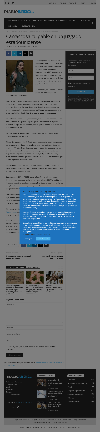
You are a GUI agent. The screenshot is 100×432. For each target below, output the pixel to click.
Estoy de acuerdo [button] (43, 239)
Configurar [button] (28, 239)
